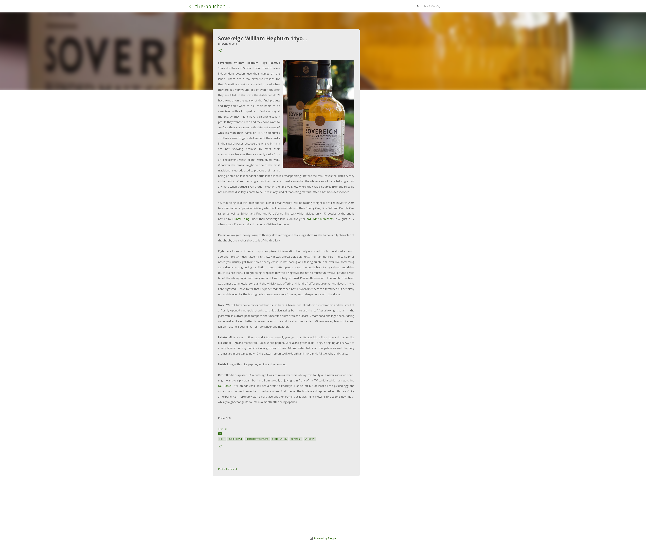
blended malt (235, 439)
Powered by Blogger (325, 538)
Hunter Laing (240, 219)
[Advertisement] (286, 504)
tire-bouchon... (212, 6)
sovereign (296, 439)
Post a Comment (227, 469)
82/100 (222, 429)
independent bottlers (257, 439)
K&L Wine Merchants (320, 219)
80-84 (222, 439)
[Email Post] (220, 435)
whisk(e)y (309, 439)
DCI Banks (224, 386)
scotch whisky (279, 439)
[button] (220, 51)
